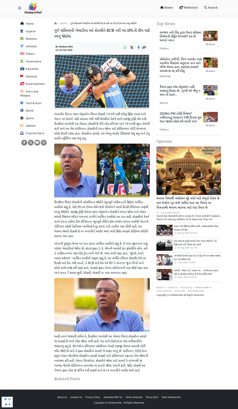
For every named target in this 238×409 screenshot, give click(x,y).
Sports (29, 118)
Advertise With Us (203, 287)
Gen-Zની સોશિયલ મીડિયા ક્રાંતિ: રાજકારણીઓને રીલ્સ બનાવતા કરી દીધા (196, 228)
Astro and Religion (29, 94)
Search (212, 8)
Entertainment (35, 84)
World (29, 111)
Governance (33, 61)
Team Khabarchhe (195, 291)
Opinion (30, 126)
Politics (30, 54)
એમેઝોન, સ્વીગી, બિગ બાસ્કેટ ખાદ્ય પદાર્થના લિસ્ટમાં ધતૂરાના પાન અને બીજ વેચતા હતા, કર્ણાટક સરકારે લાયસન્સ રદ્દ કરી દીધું (181, 65)
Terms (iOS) (179, 291)
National (31, 77)
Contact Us (173, 287)
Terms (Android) (164, 291)
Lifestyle (31, 46)
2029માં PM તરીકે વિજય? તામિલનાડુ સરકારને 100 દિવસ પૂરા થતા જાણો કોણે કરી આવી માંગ (181, 118)
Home (168, 8)
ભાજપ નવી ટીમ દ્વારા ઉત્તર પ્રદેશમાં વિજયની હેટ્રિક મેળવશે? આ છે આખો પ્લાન (180, 37)
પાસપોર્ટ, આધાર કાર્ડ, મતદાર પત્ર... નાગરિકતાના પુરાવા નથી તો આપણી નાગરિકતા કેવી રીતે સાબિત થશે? (196, 272)
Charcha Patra (34, 133)
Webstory (190, 8)
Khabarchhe (66, 46)
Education (32, 69)
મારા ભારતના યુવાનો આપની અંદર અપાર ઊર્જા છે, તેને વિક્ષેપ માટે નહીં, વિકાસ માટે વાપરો (195, 242)
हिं (9, 404)
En (9, 399)
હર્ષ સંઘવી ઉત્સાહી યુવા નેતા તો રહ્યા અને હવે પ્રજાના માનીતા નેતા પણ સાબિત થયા (197, 257)
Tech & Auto (33, 103)
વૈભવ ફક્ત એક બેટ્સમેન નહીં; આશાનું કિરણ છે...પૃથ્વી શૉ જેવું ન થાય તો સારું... (180, 91)
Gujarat (30, 31)
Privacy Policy (186, 287)
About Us (160, 287)
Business (31, 39)
